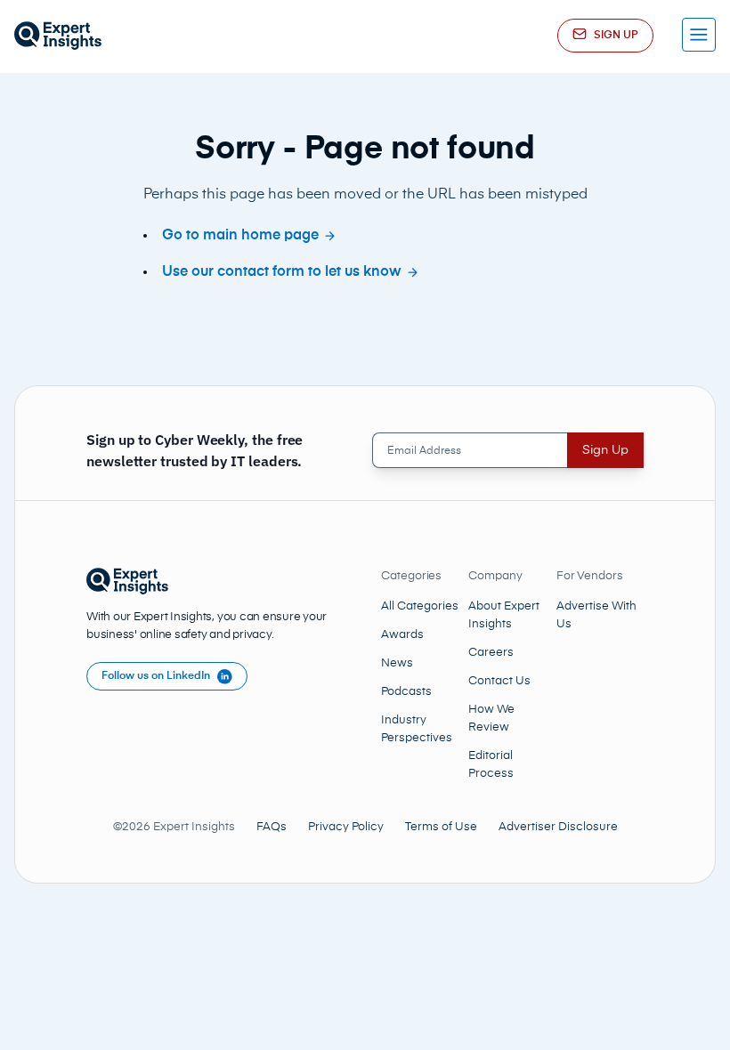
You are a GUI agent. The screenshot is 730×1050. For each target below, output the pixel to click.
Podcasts (406, 692)
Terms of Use (441, 827)
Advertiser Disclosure (558, 827)
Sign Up (605, 450)
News (397, 663)
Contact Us (499, 681)
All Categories (419, 606)
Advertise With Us (596, 615)
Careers (491, 652)
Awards (402, 635)
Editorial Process (491, 764)
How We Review (491, 718)
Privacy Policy (346, 827)
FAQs (271, 827)
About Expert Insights (503, 615)
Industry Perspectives (416, 729)
